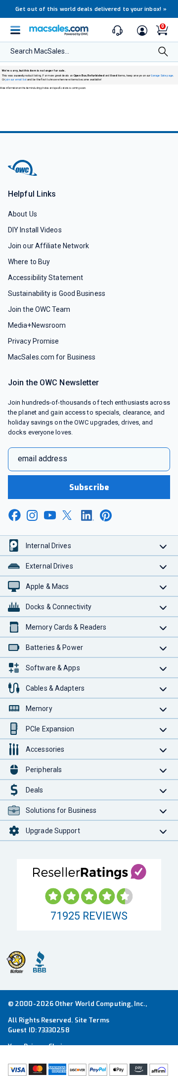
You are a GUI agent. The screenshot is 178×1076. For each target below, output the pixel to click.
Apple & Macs (47, 586)
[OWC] (23, 174)
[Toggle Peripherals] (163, 769)
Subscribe (89, 487)
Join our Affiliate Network (48, 246)
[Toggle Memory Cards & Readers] (163, 627)
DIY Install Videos (35, 230)
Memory (39, 709)
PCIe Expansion (50, 729)
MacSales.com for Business (51, 357)
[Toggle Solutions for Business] (163, 810)
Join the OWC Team (39, 309)
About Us (22, 214)
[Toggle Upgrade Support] (163, 830)
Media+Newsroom (37, 325)
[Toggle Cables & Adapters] (163, 688)
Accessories (45, 749)
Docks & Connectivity (58, 607)
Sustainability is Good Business (56, 293)
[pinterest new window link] (106, 515)
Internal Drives (48, 546)
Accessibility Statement (45, 278)
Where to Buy (29, 262)
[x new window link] (68, 515)
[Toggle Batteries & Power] (163, 647)
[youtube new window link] (50, 515)
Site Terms (92, 1020)
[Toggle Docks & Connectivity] (163, 606)
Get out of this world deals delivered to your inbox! (91, 9)
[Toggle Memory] (163, 708)
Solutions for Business (61, 810)
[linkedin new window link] (87, 515)
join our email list (16, 79)
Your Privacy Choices (40, 1046)
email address (42, 458)
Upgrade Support (53, 831)
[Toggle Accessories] (163, 749)
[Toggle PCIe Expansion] (163, 728)
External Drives (49, 566)
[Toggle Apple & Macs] (163, 586)
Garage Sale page (162, 75)
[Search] (163, 52)
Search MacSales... (39, 51)
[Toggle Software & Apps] (163, 667)
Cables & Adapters (55, 688)
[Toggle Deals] (163, 789)
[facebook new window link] (14, 515)
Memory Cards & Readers (66, 627)
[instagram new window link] (32, 515)
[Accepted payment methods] (89, 1070)
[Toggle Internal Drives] (163, 545)
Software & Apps (53, 668)
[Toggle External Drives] (163, 565)
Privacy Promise (33, 341)
